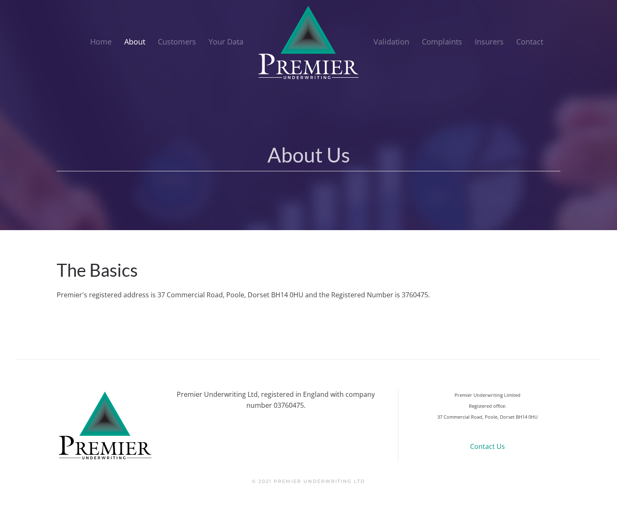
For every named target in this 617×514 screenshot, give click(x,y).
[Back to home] (308, 42)
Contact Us (487, 446)
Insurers (489, 42)
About (134, 42)
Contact (529, 42)
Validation (391, 42)
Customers (177, 42)
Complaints (442, 42)
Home (101, 42)
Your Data (226, 42)
